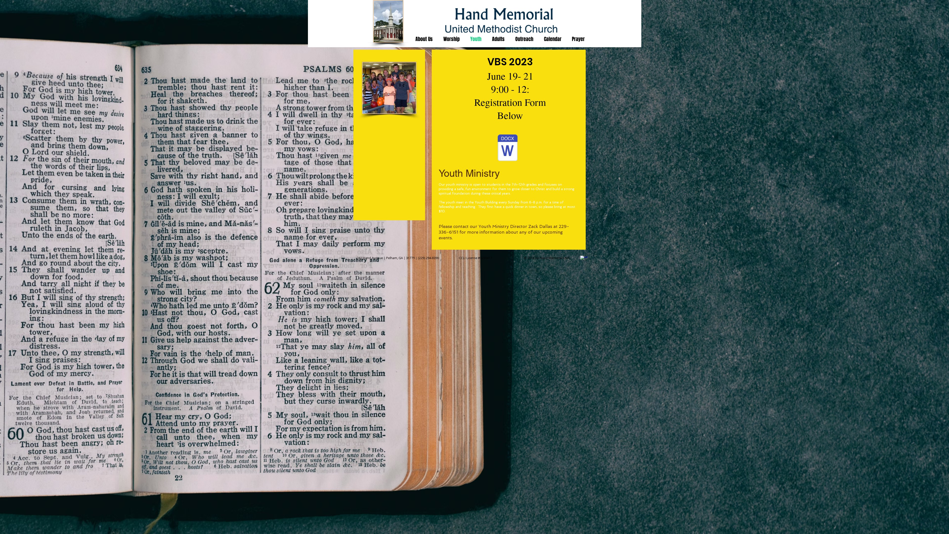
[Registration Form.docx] (507, 148)
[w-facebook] (584, 259)
